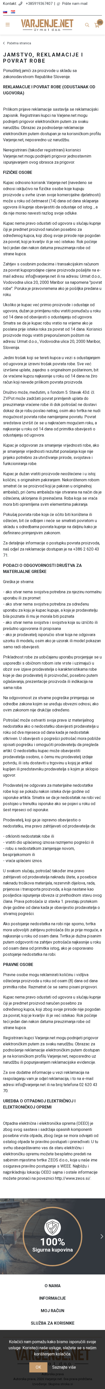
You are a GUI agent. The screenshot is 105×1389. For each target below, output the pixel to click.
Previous (3, 1236)
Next (101, 1236)
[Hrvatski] (13, 12)
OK (38, 1367)
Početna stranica (19, 43)
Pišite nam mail (74, 4)
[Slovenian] (5, 12)
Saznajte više (64, 1367)
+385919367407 (39, 4)
